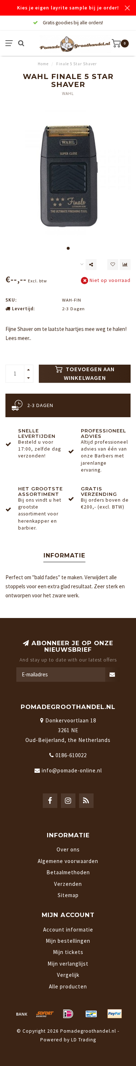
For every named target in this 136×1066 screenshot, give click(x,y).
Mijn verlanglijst (68, 963)
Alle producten (68, 986)
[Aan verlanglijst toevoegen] (112, 264)
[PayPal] (115, 1013)
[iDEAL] (68, 1013)
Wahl (68, 93)
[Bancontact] (91, 1013)
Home (43, 63)
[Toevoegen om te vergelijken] (125, 264)
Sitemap (68, 895)
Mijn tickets (68, 952)
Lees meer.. (18, 338)
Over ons (68, 849)
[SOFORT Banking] (45, 1013)
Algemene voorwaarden (68, 861)
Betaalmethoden (68, 872)
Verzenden (68, 883)
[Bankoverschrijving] (22, 1013)
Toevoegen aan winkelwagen (89, 373)
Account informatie (68, 929)
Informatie (64, 555)
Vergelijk (68, 974)
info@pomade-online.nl (72, 770)
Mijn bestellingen (68, 940)
